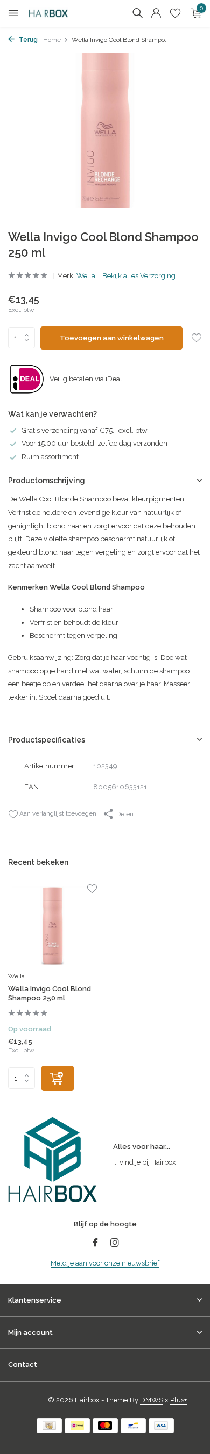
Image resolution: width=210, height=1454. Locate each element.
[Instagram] (114, 1243)
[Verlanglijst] (175, 13)
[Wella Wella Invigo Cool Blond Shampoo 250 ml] (52, 925)
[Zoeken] (137, 13)
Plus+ (178, 1400)
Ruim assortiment (50, 457)
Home (52, 39)
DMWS (151, 1400)
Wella (85, 276)
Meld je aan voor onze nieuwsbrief (105, 1263)
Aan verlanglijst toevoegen (57, 813)
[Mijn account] (156, 13)
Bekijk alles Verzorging (139, 276)
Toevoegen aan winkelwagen (112, 338)
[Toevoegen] (57, 1078)
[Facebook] (95, 1243)
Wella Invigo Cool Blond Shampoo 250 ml (49, 993)
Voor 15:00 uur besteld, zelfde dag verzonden (94, 443)
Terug (27, 39)
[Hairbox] (56, 13)
